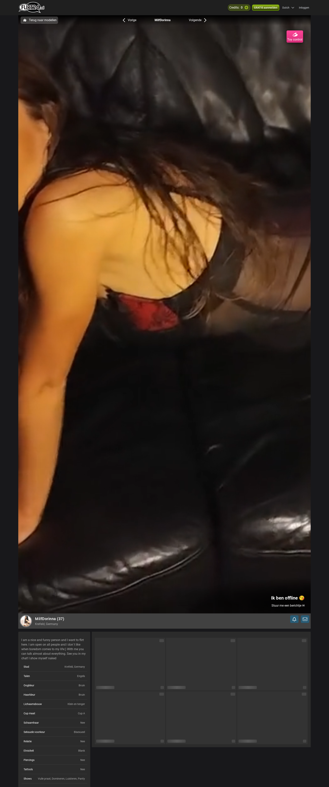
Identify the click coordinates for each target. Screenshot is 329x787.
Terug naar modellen (43, 20)
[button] (288, 7)
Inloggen (304, 7)
